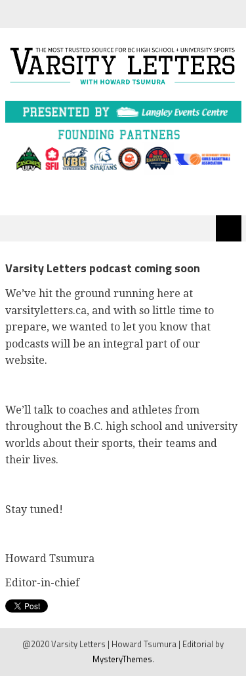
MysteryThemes (122, 659)
